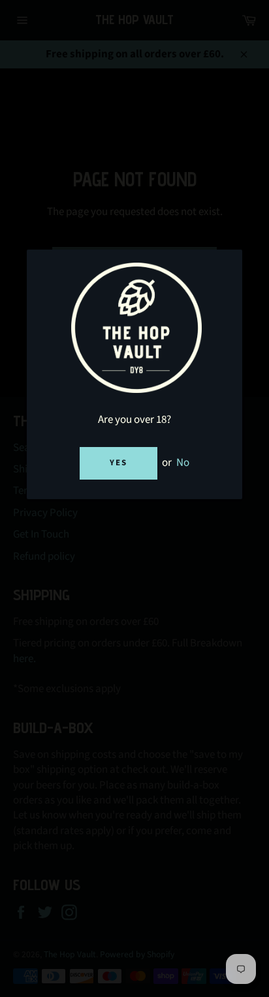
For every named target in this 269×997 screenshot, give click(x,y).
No (182, 462)
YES (118, 463)
